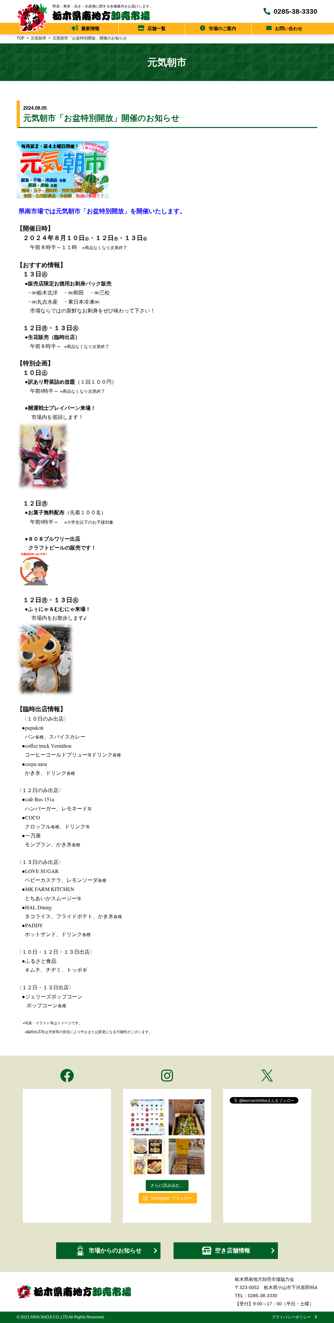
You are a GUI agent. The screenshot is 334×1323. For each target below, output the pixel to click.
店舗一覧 (156, 28)
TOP (20, 38)
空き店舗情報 (232, 1250)
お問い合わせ (288, 28)
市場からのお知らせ (115, 1250)
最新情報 (90, 28)
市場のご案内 (222, 28)
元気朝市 (38, 38)
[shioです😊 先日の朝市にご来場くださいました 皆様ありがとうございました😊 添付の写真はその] (187, 1117)
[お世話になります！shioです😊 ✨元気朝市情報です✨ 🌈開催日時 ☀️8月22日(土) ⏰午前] (147, 1156)
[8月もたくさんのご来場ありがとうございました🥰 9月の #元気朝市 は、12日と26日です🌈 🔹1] (147, 1117)
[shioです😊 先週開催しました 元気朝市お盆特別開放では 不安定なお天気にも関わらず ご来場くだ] (187, 1156)
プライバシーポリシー (293, 1317)
